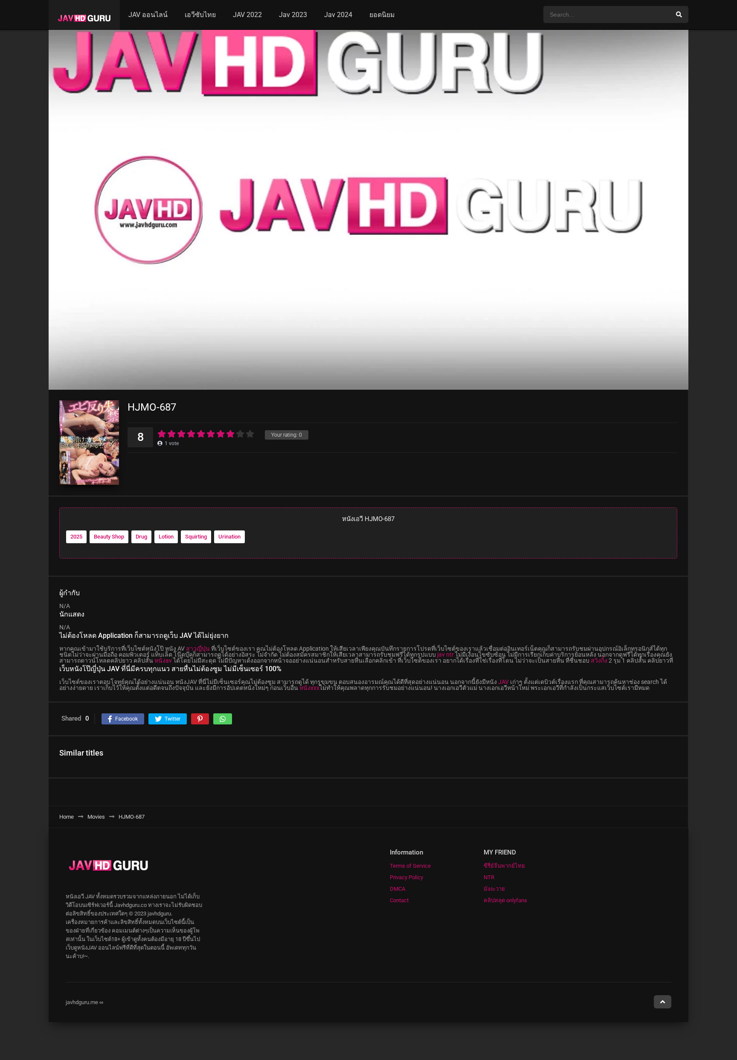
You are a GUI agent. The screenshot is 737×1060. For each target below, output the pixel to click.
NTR (489, 877)
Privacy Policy (406, 877)
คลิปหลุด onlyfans (505, 900)
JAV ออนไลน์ (148, 15)
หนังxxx (309, 687)
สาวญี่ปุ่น (198, 648)
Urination (229, 536)
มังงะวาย (494, 889)
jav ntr (445, 654)
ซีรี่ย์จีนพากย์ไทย (504, 866)
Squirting (196, 536)
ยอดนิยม (382, 15)
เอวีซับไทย (200, 15)
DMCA (397, 889)
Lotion (166, 536)
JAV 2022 (247, 15)
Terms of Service (410, 866)
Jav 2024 (338, 15)
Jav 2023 (293, 15)
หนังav (163, 660)
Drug (141, 536)
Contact (399, 900)
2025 (76, 536)
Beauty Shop (109, 536)
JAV (503, 681)
